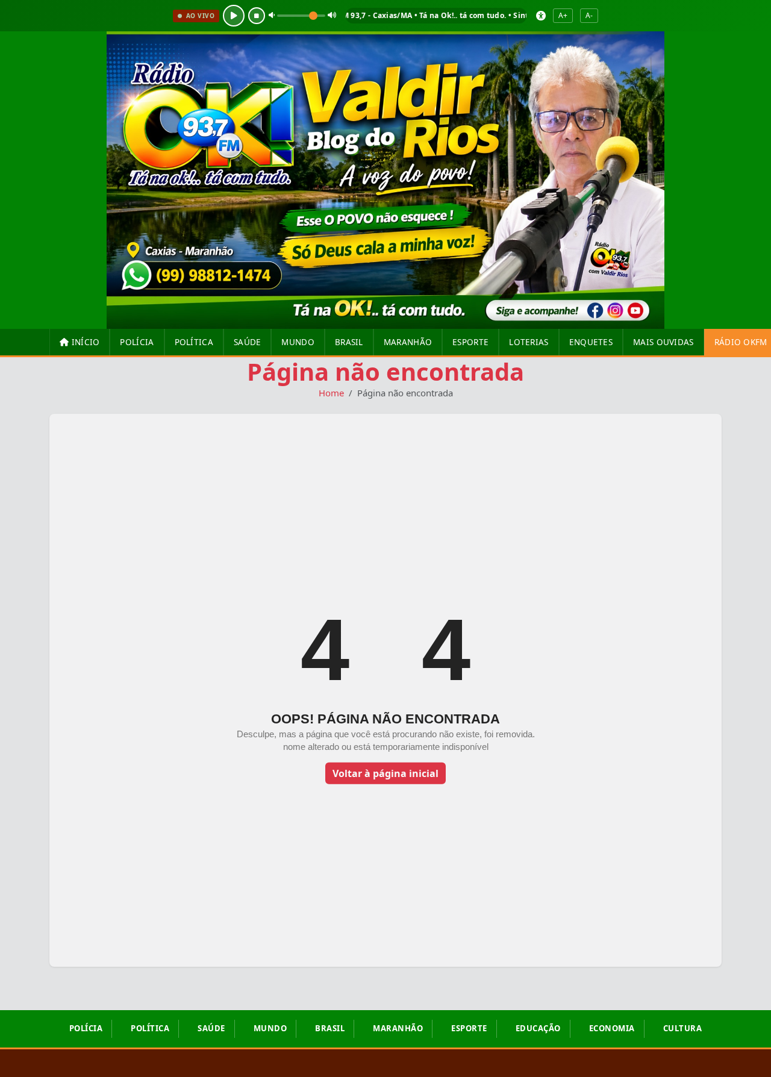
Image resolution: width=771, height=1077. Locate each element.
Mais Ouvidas (663, 342)
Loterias (528, 342)
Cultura (682, 1028)
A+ (562, 15)
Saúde (247, 342)
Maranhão (408, 342)
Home (331, 393)
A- (589, 15)
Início (84, 342)
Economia (612, 1028)
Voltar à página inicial (385, 773)
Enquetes (591, 342)
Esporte (470, 342)
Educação (538, 1028)
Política (194, 342)
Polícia (137, 342)
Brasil (349, 342)
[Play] (234, 16)
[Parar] (256, 15)
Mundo (297, 342)
